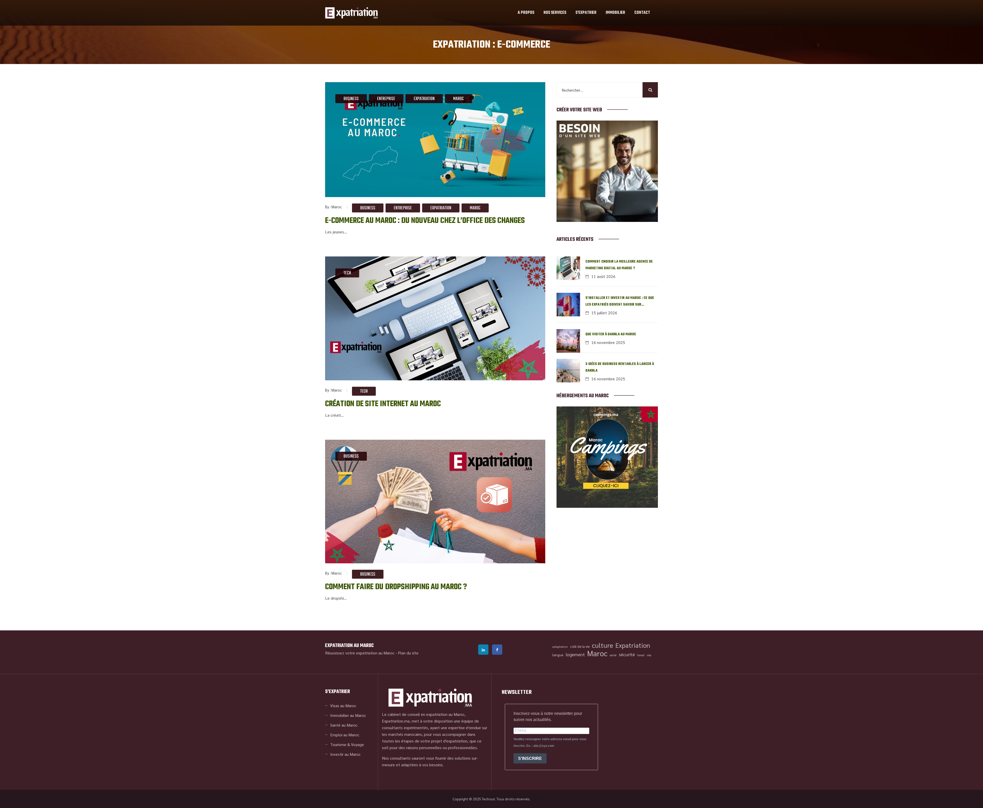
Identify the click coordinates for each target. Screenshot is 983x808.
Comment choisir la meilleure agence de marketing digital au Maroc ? (619, 265)
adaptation (560, 646)
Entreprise (386, 99)
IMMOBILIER (615, 12)
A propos (526, 12)
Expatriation (424, 99)
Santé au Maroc (344, 725)
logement (575, 654)
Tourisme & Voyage (347, 744)
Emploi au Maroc (344, 734)
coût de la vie (580, 646)
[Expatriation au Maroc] (351, 13)
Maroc (458, 99)
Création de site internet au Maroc (383, 404)
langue (557, 654)
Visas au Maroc (343, 705)
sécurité (627, 654)
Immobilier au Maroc (348, 715)
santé (613, 655)
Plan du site (408, 652)
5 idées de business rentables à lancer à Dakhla (619, 367)
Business (351, 99)
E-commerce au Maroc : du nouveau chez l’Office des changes (425, 220)
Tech (347, 273)
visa (649, 655)
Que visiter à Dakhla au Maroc (610, 334)
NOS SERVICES (554, 12)
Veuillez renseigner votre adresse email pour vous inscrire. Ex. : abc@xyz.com (550, 742)
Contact (642, 12)
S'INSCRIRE (530, 758)
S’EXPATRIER (585, 12)
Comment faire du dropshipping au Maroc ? (396, 587)
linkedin (483, 649)
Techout (488, 798)
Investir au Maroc (345, 754)
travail (641, 655)
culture (602, 645)
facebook (497, 649)
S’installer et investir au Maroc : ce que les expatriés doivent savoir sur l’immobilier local (619, 301)
